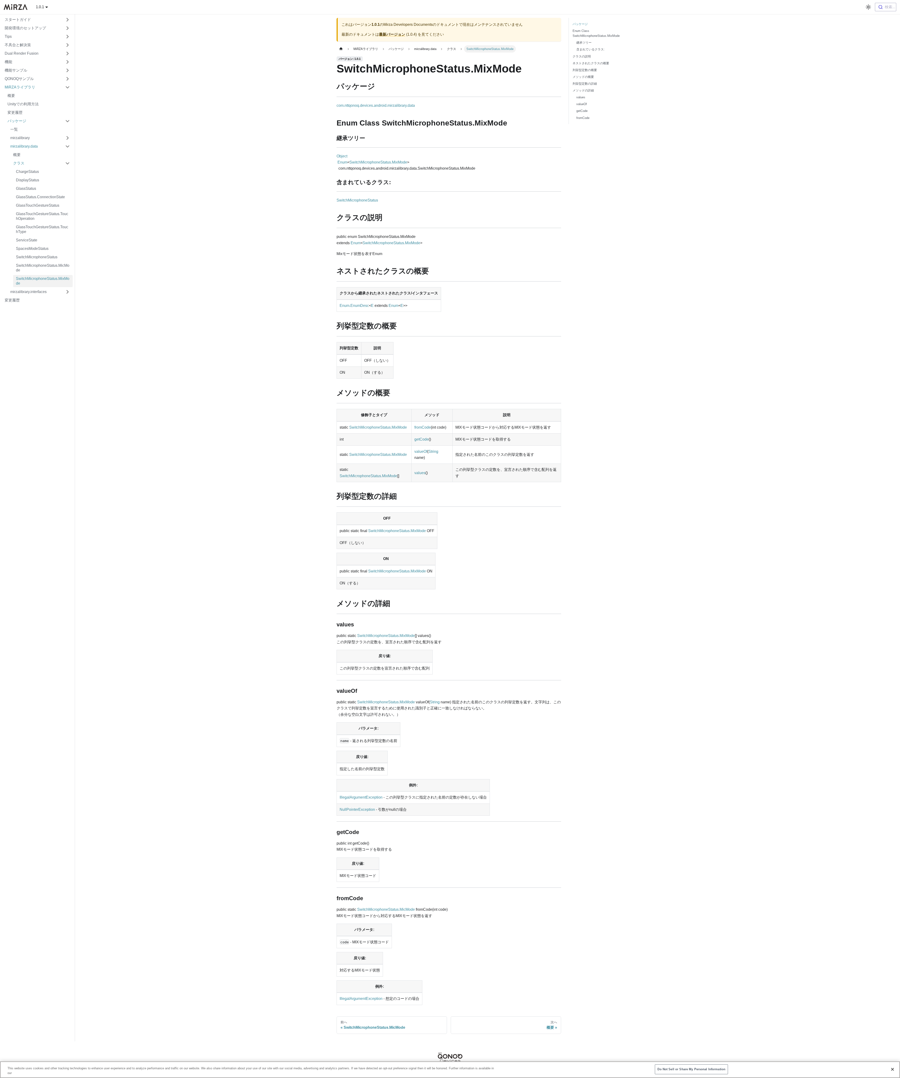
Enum (342, 162)
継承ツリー (584, 42)
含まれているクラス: (590, 49)
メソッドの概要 (583, 77)
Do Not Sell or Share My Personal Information (691, 1069)
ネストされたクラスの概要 (591, 63)
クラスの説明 (582, 56)
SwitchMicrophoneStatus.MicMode (386, 909)
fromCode (422, 427)
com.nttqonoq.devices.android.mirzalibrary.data (376, 105)
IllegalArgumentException (361, 797)
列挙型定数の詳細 (585, 83)
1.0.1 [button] (40, 7)
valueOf (420, 451)
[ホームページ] (341, 49)
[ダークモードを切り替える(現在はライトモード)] (868, 7)
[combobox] (885, 7)
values (419, 473)
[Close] (892, 1069)
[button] (37, 19)
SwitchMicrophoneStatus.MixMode (378, 162)
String (433, 451)
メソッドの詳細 (583, 90)
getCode (421, 439)
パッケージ (580, 24)
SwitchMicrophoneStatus (357, 200)
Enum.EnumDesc (354, 306)
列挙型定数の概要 (585, 70)
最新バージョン (392, 34)
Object (342, 156)
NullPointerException (357, 809)
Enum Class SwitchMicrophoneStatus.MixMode (596, 33)
